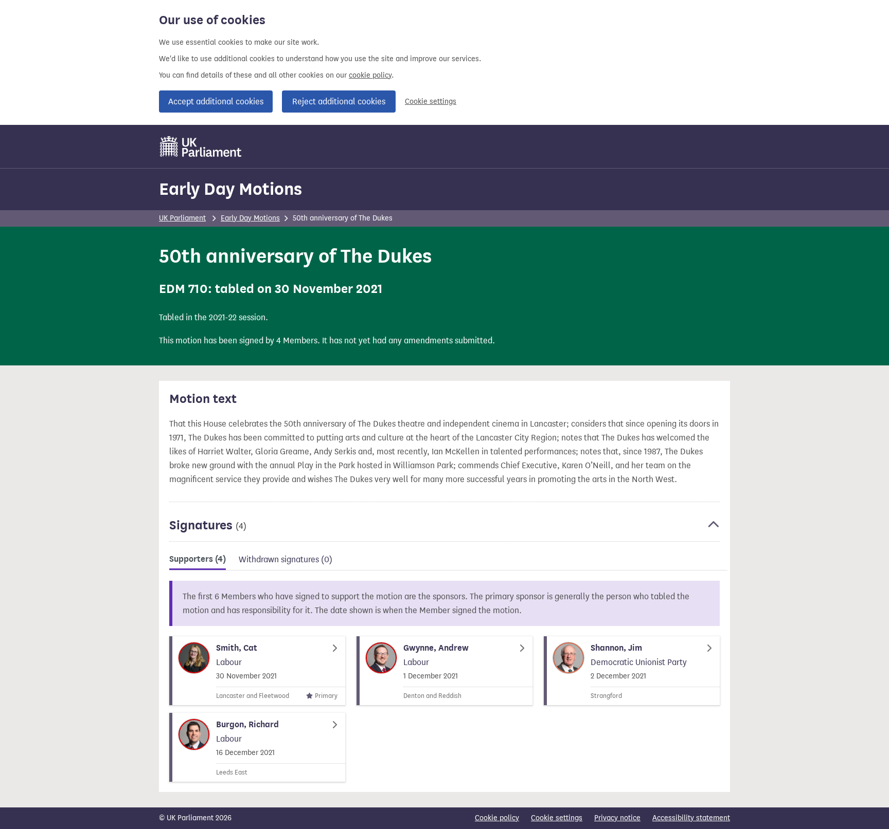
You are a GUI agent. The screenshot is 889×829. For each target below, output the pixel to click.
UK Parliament (182, 218)
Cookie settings (430, 101)
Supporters (197, 559)
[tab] (197, 560)
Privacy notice (617, 818)
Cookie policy (497, 818)
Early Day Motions (230, 188)
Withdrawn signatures (285, 559)
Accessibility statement (691, 818)
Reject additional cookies (338, 101)
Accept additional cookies (215, 101)
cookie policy (370, 75)
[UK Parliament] (201, 146)
